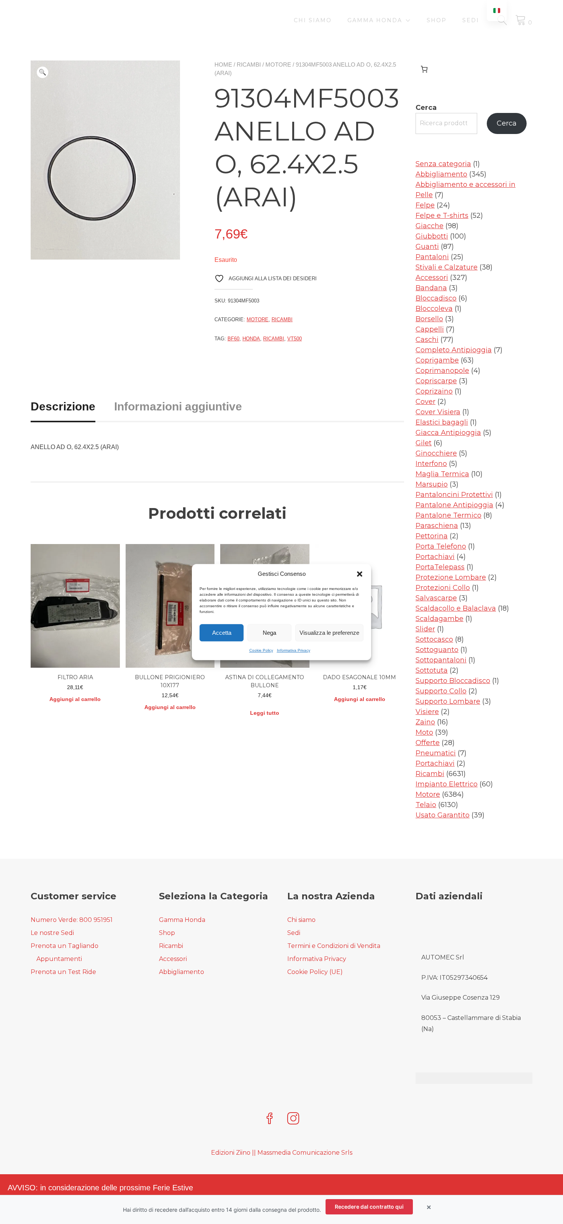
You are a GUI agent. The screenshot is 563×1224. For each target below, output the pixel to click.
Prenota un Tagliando (64, 945)
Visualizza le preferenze (329, 632)
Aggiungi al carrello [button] (75, 699)
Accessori (173, 959)
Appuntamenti (59, 959)
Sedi (470, 20)
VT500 (294, 339)
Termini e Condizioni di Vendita (333, 945)
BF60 (233, 339)
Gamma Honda (374, 20)
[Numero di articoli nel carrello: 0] (424, 69)
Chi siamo (313, 20)
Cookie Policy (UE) (315, 972)
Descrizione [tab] (63, 406)
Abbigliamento (181, 972)
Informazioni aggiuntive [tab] (178, 406)
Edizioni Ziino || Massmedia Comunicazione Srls (281, 1152)
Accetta (221, 632)
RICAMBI (273, 339)
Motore (278, 64)
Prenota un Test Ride (63, 972)
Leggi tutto (264, 713)
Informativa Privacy (293, 650)
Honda (251, 339)
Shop (437, 20)
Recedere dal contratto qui (369, 1206)
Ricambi (249, 64)
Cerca (426, 107)
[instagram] (293, 1119)
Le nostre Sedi (52, 932)
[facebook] (269, 1119)
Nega (269, 632)
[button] (359, 574)
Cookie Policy (261, 650)
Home (223, 64)
